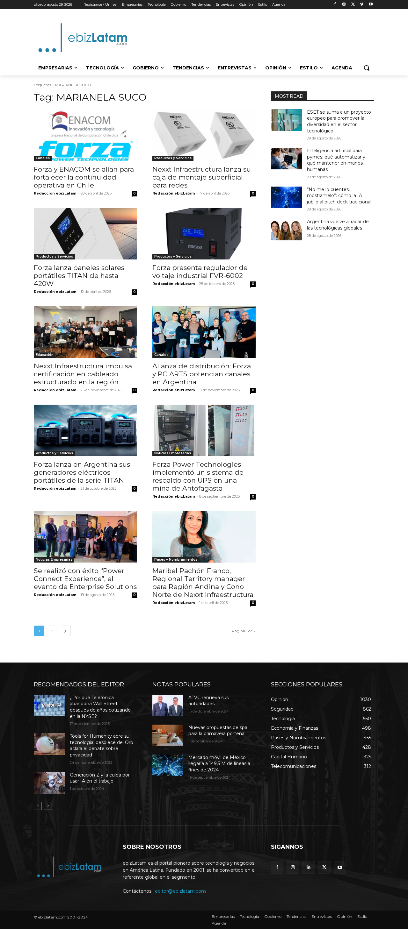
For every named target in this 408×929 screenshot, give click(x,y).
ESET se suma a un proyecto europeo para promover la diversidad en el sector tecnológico (339, 121)
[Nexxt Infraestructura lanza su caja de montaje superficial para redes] (204, 135)
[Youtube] (370, 4)
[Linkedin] (308, 867)
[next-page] (65, 631)
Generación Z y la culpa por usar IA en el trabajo (100, 778)
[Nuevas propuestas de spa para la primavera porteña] (167, 735)
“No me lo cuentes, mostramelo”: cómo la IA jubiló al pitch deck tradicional (339, 196)
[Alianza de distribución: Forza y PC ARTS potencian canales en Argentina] (204, 332)
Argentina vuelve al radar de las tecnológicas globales (338, 225)
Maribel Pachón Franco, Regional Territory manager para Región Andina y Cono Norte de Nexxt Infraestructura (202, 583)
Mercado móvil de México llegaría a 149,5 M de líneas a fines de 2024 (219, 764)
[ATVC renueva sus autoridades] (167, 705)
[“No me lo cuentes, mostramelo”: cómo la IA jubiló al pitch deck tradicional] (286, 197)
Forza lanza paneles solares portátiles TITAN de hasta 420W (79, 275)
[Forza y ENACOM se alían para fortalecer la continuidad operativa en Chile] (85, 135)
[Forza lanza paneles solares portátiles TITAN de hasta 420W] (85, 233)
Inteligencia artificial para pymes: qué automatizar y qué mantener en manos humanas (336, 160)
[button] (366, 67)
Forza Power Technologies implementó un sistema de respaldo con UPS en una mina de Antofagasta (198, 476)
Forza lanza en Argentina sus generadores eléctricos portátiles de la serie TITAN (82, 472)
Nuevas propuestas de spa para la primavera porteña (217, 731)
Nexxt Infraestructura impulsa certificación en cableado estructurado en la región (83, 374)
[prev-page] (38, 806)
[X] (353, 4)
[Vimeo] (361, 4)
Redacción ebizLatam (55, 193)
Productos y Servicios (173, 158)
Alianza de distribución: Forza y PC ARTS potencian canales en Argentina (201, 374)
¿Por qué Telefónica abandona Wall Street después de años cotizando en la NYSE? (100, 707)
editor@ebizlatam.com (180, 891)
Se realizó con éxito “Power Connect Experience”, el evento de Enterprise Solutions (85, 579)
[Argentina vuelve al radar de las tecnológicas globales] (286, 229)
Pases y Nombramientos (175, 559)
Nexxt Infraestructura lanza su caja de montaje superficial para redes (201, 177)
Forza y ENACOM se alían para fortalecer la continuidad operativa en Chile (84, 177)
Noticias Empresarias (172, 453)
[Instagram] (344, 4)
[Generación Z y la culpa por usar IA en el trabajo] (49, 783)
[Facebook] (335, 4)
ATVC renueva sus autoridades (208, 701)
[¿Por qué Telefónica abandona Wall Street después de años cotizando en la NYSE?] (49, 705)
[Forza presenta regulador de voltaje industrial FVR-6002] (204, 233)
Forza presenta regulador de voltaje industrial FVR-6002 (200, 272)
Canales (43, 158)
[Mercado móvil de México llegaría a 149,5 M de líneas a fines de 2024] (167, 765)
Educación (45, 355)
